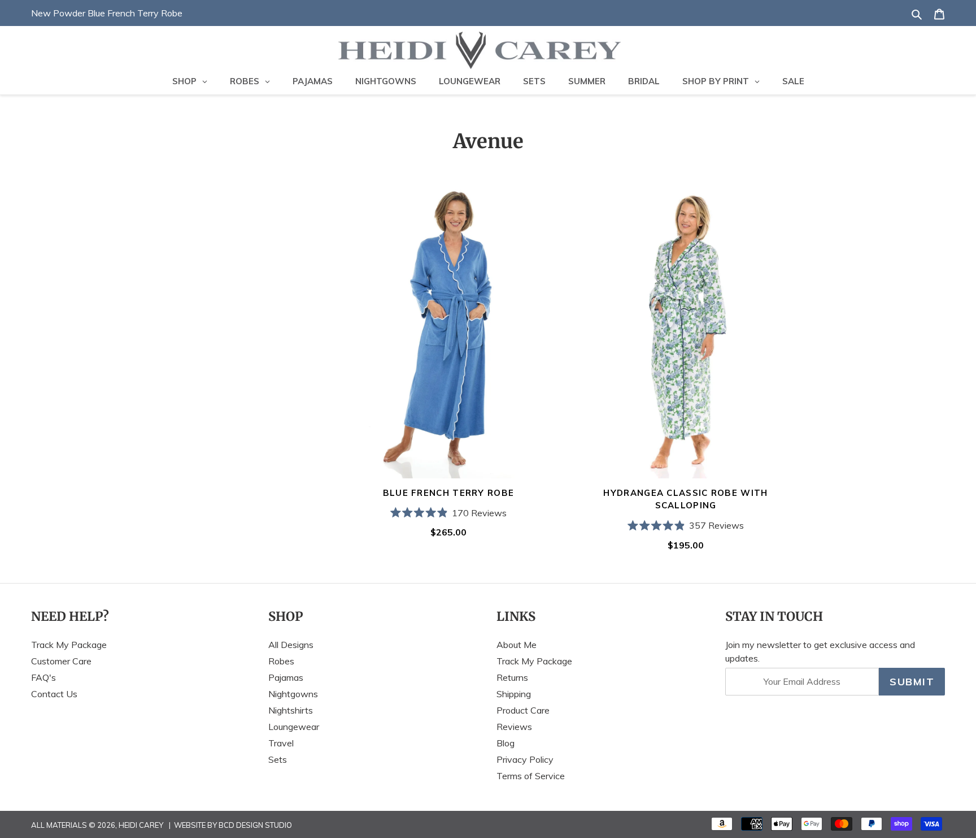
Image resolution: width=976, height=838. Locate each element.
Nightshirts (290, 710)
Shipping (513, 693)
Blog (505, 743)
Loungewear (293, 726)
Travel (281, 743)
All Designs (290, 644)
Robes (281, 661)
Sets (277, 759)
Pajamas (285, 677)
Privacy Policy (525, 759)
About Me (516, 644)
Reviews (514, 726)
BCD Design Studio (255, 825)
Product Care (523, 710)
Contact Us (54, 693)
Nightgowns (293, 693)
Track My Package (69, 644)
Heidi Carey (141, 825)
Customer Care (61, 661)
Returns (512, 677)
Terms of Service (530, 775)
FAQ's (43, 677)
